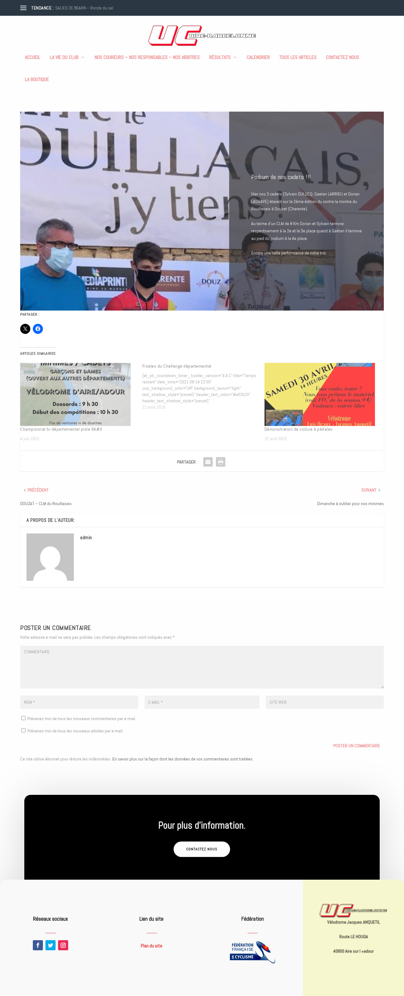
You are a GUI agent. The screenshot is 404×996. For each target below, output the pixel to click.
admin (86, 537)
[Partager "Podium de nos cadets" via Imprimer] (220, 462)
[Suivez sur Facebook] (38, 945)
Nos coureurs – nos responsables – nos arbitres (147, 58)
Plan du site (151, 946)
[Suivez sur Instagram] (63, 945)
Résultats (220, 58)
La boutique (37, 80)
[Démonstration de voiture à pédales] (322, 394)
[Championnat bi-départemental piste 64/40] (78, 394)
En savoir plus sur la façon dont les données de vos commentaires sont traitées (182, 759)
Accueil (32, 58)
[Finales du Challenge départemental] (203, 386)
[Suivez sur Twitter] (50, 945)
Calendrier (258, 58)
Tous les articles (298, 58)
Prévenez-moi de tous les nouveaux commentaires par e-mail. (81, 718)
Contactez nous (342, 58)
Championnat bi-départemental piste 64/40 (61, 429)
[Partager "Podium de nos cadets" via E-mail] (208, 462)
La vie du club (64, 58)
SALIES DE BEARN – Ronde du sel (84, 8)
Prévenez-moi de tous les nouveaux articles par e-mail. (75, 731)
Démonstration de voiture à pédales (298, 429)
